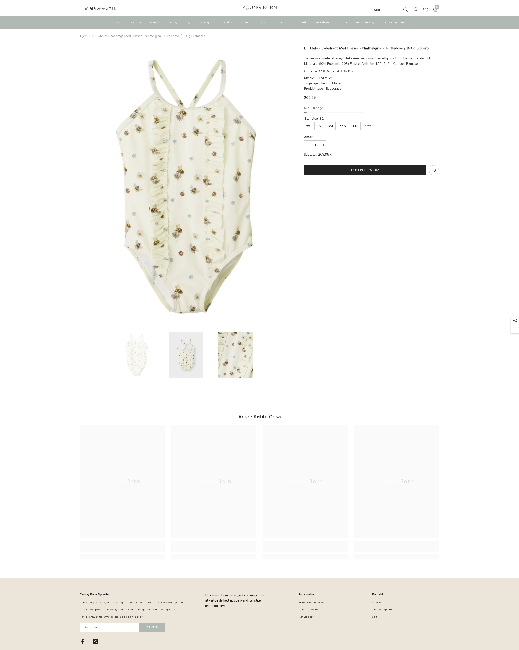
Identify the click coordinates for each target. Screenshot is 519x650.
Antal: (308, 137)
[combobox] (387, 9)
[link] (122, 549)
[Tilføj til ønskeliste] (434, 170)
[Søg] (391, 9)
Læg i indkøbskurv (365, 169)
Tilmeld (152, 627)
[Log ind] (416, 10)
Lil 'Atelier (324, 78)
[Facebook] (82, 642)
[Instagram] (96, 642)
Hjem (84, 36)
